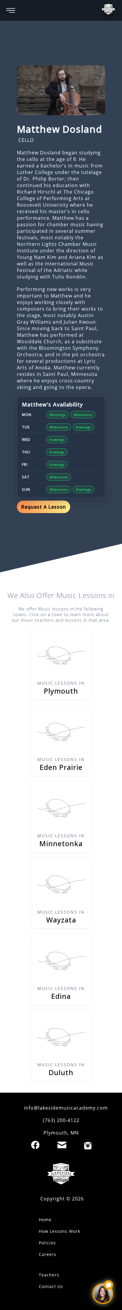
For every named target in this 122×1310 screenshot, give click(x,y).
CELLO (26, 140)
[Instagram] (88, 1145)
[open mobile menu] (10, 10)
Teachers (49, 1275)
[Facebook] (35, 1144)
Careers (47, 1254)
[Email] (61, 1144)
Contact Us (51, 1286)
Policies (47, 1243)
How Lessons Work (59, 1231)
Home (45, 1219)
